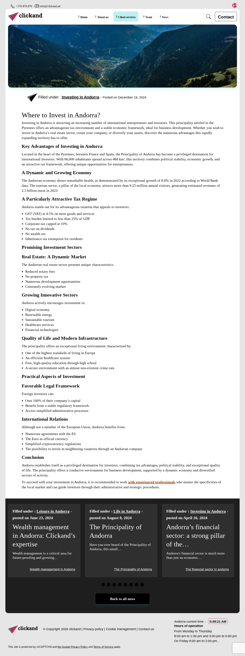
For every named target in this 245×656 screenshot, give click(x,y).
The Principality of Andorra (56, 569)
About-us (103, 17)
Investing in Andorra (80, 97)
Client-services (127, 17)
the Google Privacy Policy (72, 646)
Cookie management (121, 629)
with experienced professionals (151, 482)
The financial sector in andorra (130, 569)
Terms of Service (103, 646)
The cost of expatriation (212, 569)
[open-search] (208, 16)
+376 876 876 (24, 6)
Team (148, 17)
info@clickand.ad (50, 6)
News (165, 17)
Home (84, 17)
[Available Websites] (234, 5)
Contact (226, 17)
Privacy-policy (93, 629)
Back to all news (122, 599)
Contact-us (146, 629)
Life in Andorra (50, 511)
